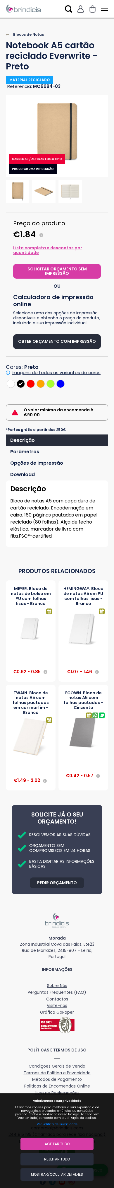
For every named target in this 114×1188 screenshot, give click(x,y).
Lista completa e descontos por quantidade (47, 250)
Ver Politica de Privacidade (57, 1124)
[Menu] (103, 9)
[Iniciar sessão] (80, 9)
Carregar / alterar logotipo (37, 159)
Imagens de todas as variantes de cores (56, 372)
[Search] (68, 9)
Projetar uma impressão (33, 169)
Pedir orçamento (57, 883)
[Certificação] (57, 1025)
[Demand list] (92, 9)
